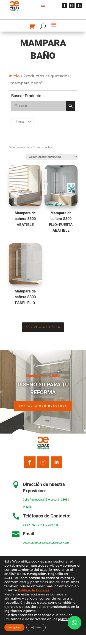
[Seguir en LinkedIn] (79, 5)
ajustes (63, 619)
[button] (74, 623)
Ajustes (36, 627)
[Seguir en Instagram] (72, 5)
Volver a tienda (43, 327)
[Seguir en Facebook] (64, 5)
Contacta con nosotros (43, 406)
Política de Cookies (33, 590)
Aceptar (14, 627)
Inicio (14, 76)
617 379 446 (50, 524)
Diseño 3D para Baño (43, 376)
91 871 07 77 (31, 524)
